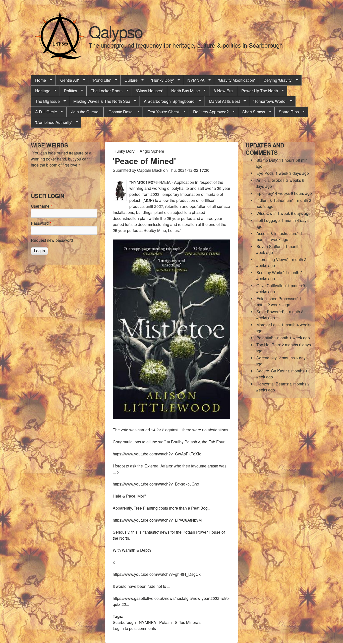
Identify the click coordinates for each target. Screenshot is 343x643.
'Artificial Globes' (270, 180)
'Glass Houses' (149, 91)
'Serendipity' (266, 358)
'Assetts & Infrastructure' (277, 233)
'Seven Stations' (270, 246)
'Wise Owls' (266, 213)
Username (41, 206)
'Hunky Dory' (160, 80)
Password (41, 223)
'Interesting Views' (272, 259)
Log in (118, 628)
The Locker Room (104, 91)
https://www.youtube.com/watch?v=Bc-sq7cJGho (156, 484)
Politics (68, 91)
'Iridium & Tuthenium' (274, 200)
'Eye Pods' (265, 173)
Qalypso (116, 31)
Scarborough (124, 622)
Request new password (52, 240)
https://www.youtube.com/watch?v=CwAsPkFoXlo (157, 454)
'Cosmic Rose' (118, 112)
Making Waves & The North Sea (99, 101)
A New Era (223, 91)
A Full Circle (44, 112)
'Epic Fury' (265, 193)
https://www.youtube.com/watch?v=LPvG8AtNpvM (157, 520)
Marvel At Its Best (222, 101)
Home (38, 80)
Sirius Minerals (188, 622)
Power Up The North (257, 91)
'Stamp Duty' (267, 160)
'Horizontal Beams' (272, 384)
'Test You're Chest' (161, 112)
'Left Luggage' (268, 220)
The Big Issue (45, 101)
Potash (165, 622)
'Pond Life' (99, 80)
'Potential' (264, 338)
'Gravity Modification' (236, 80)
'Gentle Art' (67, 80)
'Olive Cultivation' (271, 285)
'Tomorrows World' (267, 101)
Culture (129, 80)
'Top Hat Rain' (268, 345)
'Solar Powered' (270, 311)
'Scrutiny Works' (270, 272)
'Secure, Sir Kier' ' (271, 371)
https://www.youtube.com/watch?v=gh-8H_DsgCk (157, 574)
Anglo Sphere (152, 151)
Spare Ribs (286, 112)
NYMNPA (194, 80)
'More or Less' (268, 325)
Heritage (40, 91)
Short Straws (251, 112)
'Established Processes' (277, 298)
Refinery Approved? (209, 112)
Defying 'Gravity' (275, 80)
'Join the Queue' (85, 112)
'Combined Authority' (51, 122)
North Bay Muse (183, 91)
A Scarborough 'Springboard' (167, 101)
